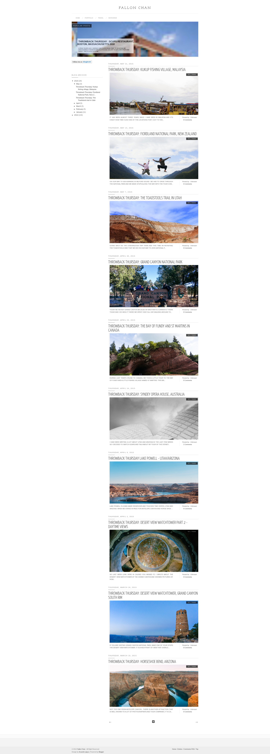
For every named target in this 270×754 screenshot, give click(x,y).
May (78, 84)
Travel (101, 18)
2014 (76, 115)
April (78, 103)
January (79, 112)
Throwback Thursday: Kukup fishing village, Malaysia (147, 70)
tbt (189, 74)
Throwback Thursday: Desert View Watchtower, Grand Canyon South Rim (153, 596)
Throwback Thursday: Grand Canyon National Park (145, 262)
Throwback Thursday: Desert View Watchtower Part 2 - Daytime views (147, 525)
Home (78, 18)
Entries (179, 749)
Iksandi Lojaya (84, 752)
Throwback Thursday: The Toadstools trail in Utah (145, 198)
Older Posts (196, 722)
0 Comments (187, 120)
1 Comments (187, 444)
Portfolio (89, 18)
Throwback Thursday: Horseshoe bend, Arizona (142, 662)
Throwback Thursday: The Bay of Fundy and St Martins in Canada (149, 328)
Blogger (101, 752)
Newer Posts (110, 722)
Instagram (112, 18)
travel (193, 74)
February (80, 109)
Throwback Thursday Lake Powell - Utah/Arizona (144, 459)
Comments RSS (189, 749)
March (78, 106)
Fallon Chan (135, 8)
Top (197, 749)
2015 (76, 81)
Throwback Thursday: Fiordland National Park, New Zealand (152, 134)
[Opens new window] (82, 63)
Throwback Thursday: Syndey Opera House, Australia (146, 395)
